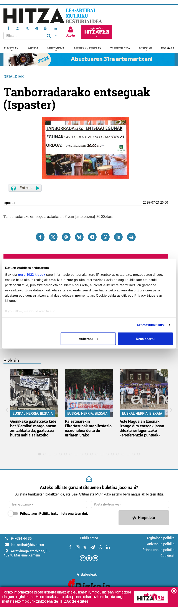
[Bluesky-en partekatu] (79, 237)
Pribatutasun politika (158, 550)
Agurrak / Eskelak (87, 48)
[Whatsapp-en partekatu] (105, 237)
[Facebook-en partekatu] (40, 237)
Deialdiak (13, 76)
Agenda (32, 48)
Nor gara (168, 48)
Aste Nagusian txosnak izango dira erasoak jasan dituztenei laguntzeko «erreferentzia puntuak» (142, 428)
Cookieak (167, 556)
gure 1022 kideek (31, 274)
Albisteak (10, 48)
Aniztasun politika (161, 544)
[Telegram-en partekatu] (92, 237)
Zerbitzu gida (120, 48)
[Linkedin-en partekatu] (118, 237)
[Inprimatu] (131, 237)
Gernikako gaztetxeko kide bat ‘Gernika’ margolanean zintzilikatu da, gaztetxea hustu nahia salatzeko (33, 428)
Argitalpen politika (161, 538)
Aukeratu (86, 338)
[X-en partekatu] (53, 237)
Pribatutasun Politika (35, 514)
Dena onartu (145, 338)
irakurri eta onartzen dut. (54, 514)
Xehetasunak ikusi (151, 325)
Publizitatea (89, 538)
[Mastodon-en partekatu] (66, 237)
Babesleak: (89, 574)
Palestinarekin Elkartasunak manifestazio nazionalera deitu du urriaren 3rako (88, 428)
